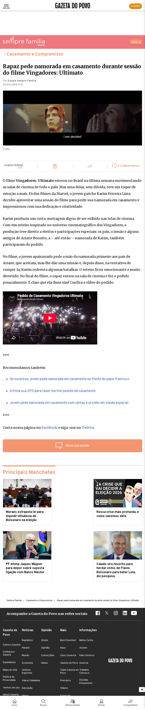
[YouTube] (133, 613)
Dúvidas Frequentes (85, 682)
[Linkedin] (124, 613)
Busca (43, 705)
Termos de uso (11, 687)
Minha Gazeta (73, 705)
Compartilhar (130, 705)
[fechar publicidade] (142, 689)
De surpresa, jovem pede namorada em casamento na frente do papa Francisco (69, 379)
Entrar (101, 705)
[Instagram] (115, 613)
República (27, 640)
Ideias (44, 663)
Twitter (88, 427)
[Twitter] (106, 613)
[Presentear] (55, 167)
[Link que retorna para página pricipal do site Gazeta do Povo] (72, 6)
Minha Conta (86, 640)
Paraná (25, 647)
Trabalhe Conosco (84, 672)
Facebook (49, 427)
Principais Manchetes (29, 472)
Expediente (9, 662)
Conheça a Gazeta (9, 653)
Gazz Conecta (68, 655)
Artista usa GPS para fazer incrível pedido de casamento (53, 391)
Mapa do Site (10, 670)
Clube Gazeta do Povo (69, 672)
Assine (83, 647)
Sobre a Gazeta (11, 644)
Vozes (44, 640)
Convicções (47, 655)
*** (6, 355)
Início (14, 705)
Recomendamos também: (24, 367)
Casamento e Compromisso (35, 54)
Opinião (45, 647)
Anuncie (83, 663)
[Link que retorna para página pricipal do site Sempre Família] (24, 41)
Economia (27, 663)
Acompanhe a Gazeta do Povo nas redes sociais (47, 613)
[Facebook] (97, 613)
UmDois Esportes (27, 672)
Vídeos (64, 688)
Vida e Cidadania (31, 680)
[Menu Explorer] (6, 6)
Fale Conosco (86, 655)
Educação (27, 688)
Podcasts (65, 680)
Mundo (25, 655)
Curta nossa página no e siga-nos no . (49, 427)
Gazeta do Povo (69, 663)
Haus (63, 647)
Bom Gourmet (68, 640)
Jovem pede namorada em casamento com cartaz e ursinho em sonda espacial (69, 403)
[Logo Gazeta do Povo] (120, 661)
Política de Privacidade (9, 679)
